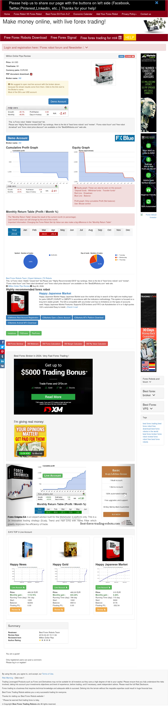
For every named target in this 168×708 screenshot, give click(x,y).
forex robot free (150, 437)
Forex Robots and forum (151, 380)
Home (7, 13)
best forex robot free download (152, 426)
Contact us (146, 13)
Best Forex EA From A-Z (58, 13)
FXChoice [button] (24, 333)
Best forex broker (149, 393)
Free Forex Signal (64, 37)
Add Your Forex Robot (107, 13)
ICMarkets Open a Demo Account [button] (56, 317)
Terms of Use (47, 673)
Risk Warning (7, 677)
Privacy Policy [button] (128, 13)
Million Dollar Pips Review (19, 286)
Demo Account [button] (58, 101)
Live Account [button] (17, 587)
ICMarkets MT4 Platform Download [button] (88, 317)
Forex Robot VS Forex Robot (28, 13)
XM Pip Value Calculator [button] (96, 343)
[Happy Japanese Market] (20, 303)
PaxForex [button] (36, 333)
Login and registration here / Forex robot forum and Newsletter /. (44, 47)
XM (20, 78)
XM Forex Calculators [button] (51, 343)
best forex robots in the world (151, 430)
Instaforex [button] (12, 333)
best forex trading (150, 423)
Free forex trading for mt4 (99, 37)
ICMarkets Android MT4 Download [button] (22, 322)
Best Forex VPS (149, 406)
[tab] (84, 47)
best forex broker (150, 434)
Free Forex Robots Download (25, 37)
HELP (129, 37)
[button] (15, 495)
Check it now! (72, 307)
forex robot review (152, 435)
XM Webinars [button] (32, 343)
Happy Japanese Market (55, 293)
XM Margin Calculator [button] (73, 343)
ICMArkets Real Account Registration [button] (23, 317)
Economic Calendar (83, 13)
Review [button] (15, 609)
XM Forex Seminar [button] (15, 343)
